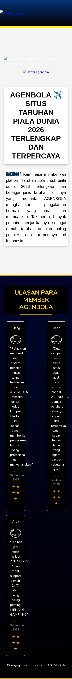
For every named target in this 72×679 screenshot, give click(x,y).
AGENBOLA (14, 174)
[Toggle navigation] (68, 13)
